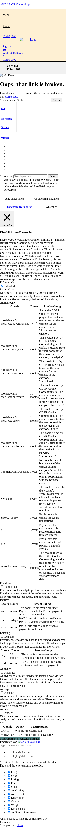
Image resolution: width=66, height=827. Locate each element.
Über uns (12, 149)
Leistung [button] (5, 633)
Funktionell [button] (6, 583)
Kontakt (12, 166)
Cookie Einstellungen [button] (46, 198)
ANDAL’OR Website (20, 169)
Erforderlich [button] (7, 282)
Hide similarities (20, 752)
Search (53, 176)
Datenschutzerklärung (19, 206)
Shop (3, 108)
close (20, 825)
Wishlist (5, 138)
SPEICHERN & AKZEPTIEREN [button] (20, 738)
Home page (11, 96)
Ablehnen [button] (51, 206)
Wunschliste (14, 153)
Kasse (10, 159)
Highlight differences (23, 756)
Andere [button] (4, 709)
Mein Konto (14, 156)
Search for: (6, 176)
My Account (6, 119)
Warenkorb (13, 163)
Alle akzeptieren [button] (14, 198)
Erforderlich (11, 286)
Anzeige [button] (5, 689)
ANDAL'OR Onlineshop (15, 4)
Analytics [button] (5, 668)
